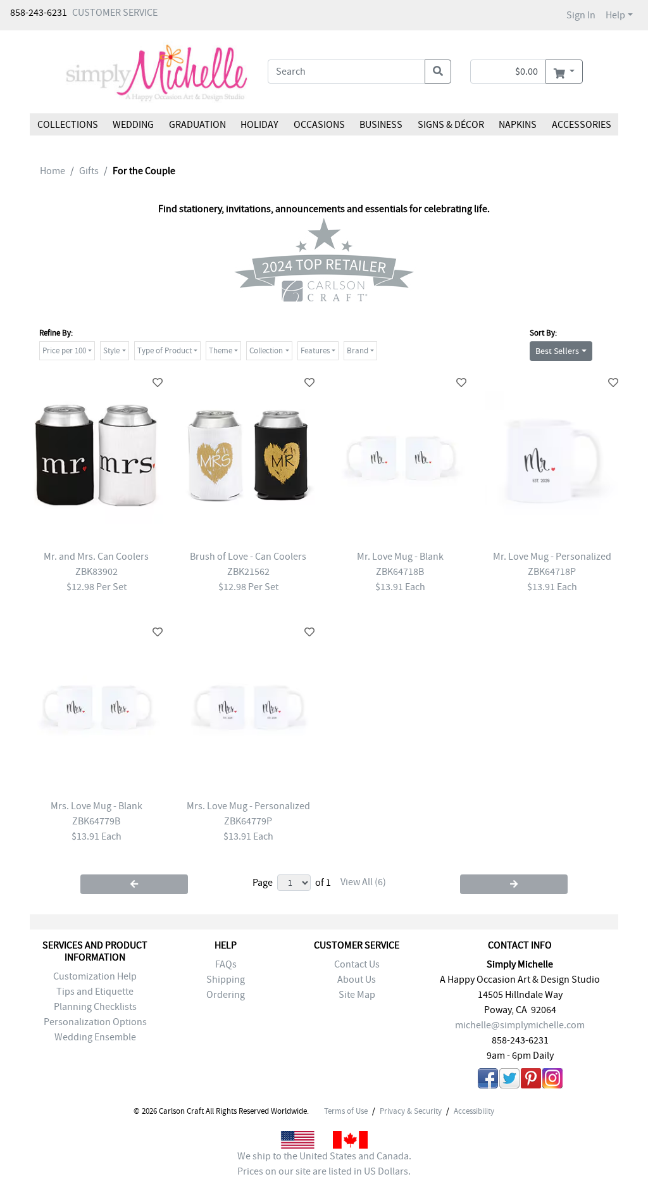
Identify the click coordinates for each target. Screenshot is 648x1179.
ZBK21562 (248, 571)
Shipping (225, 979)
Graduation (197, 124)
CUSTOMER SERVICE (115, 12)
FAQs (226, 964)
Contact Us (357, 964)
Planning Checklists (95, 1006)
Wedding (133, 124)
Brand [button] (357, 350)
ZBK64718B (400, 571)
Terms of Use (346, 1111)
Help (615, 15)
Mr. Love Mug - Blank (400, 556)
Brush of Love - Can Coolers (248, 556)
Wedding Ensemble (95, 1037)
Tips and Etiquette (95, 991)
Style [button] (111, 350)
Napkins (518, 124)
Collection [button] (266, 350)
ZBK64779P (248, 821)
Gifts (89, 171)
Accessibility (474, 1111)
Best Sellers (557, 350)
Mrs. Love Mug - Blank (96, 806)
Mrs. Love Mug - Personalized (248, 806)
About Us (356, 979)
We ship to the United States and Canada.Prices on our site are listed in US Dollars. (324, 1164)
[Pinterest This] (531, 1080)
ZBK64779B (96, 821)
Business (380, 124)
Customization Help (95, 976)
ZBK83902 (96, 571)
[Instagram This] (552, 1080)
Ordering (225, 994)
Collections (67, 124)
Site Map (357, 994)
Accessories (581, 124)
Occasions (319, 124)
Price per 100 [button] (64, 350)
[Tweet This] (509, 1080)
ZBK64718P (552, 571)
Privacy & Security (411, 1111)
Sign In (580, 15)
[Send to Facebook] (488, 1080)
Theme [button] (220, 350)
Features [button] (315, 350)
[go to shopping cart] (564, 72)
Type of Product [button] (164, 350)
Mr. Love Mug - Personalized (552, 556)
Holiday (259, 124)
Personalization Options (95, 1022)
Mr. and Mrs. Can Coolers (96, 556)
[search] (438, 72)
